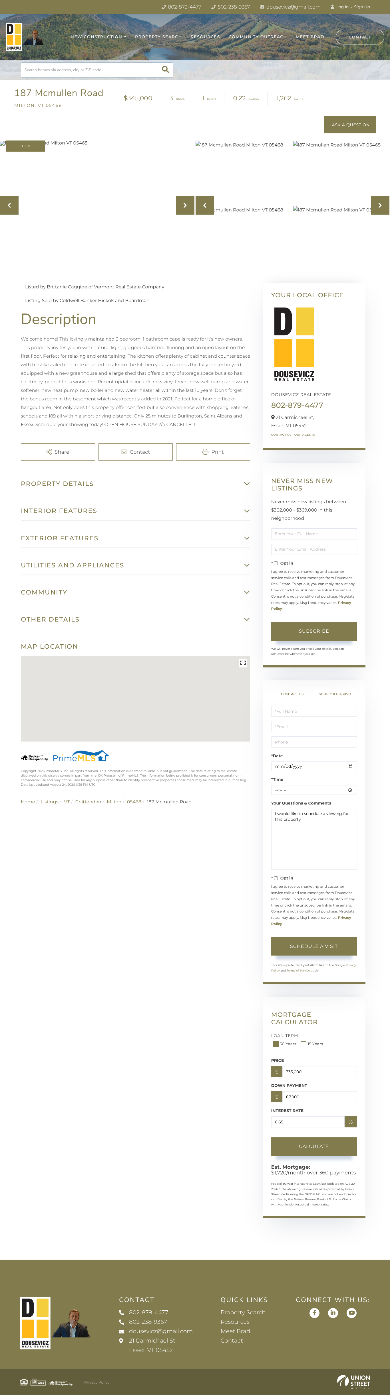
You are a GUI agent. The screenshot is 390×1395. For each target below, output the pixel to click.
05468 (134, 802)
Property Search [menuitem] (158, 36)
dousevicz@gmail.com (293, 7)
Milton (114, 802)
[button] (165, 70)
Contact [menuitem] (231, 1340)
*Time (277, 779)
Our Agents (304, 435)
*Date (277, 755)
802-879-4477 (184, 7)
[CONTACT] (350, 124)
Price (277, 1060)
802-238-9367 (233, 7)
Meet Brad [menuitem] (310, 36)
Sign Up (362, 6)
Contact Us (281, 435)
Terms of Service (298, 970)
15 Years (315, 1043)
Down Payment (289, 1085)
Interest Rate (287, 1110)
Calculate (314, 1146)
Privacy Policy (96, 1382)
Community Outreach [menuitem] (258, 36)
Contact (360, 37)
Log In (342, 6)
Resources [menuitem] (205, 36)
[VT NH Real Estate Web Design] (353, 1382)
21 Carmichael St (152, 1345)
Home (28, 802)
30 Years (288, 1043)
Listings (49, 802)
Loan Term (284, 1035)
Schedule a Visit (335, 694)
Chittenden (88, 802)
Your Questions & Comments (301, 803)
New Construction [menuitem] (96, 36)
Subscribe (314, 631)
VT (67, 802)
